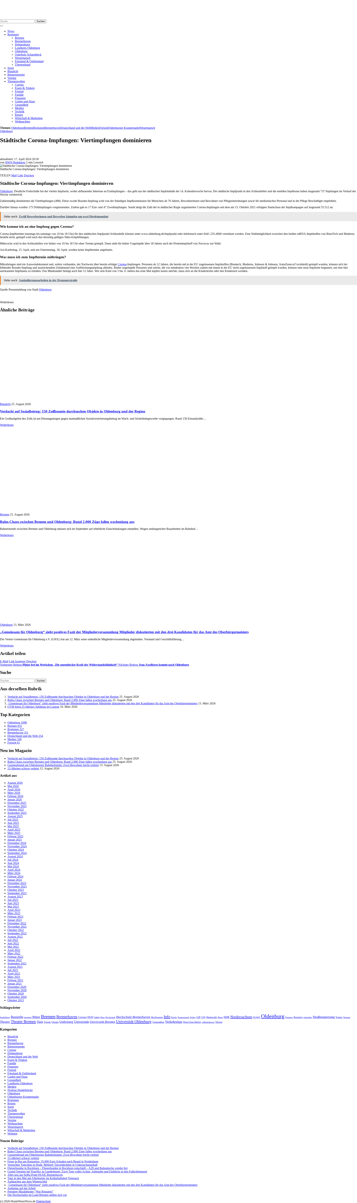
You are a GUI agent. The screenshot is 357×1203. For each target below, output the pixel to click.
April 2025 (13, 829)
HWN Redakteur (15, 162)
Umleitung (66, 1022)
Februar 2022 (15, 956)
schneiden (307, 1017)
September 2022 (17, 933)
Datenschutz (43, 1201)
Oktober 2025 (15, 809)
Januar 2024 (14, 879)
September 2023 (17, 893)
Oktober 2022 (15, 930)
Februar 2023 (15, 916)
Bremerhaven (23, 41)
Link (20, 175)
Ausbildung (5, 1017)
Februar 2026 (15, 796)
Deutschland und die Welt (75, 127)
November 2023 (17, 886)
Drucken (29, 175)
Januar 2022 (14, 960)
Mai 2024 (13, 866)
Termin (338, 1017)
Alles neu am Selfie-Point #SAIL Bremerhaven (35, 1174)
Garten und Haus (25, 101)
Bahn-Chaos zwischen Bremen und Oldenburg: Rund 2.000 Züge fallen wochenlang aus (67, 522)
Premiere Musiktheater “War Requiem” (30, 1191)
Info (167, 1016)
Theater (5, 1022)
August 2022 (15, 936)
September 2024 (17, 853)
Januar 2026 (14, 799)
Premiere (289, 1017)
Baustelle (17, 1017)
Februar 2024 (15, 876)
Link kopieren (17, 661)
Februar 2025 (15, 836)
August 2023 (15, 896)
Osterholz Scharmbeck (28, 54)
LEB (198, 1017)
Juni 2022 (13, 943)
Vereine (11, 78)
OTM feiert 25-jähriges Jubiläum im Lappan (33, 706)
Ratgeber (298, 1017)
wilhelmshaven (208, 1022)
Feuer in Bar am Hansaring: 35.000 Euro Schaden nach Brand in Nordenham (52, 1161)
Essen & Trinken (25, 88)
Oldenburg (21, 51)
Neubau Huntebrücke (20, 1090)
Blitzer (36, 1017)
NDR (226, 1017)
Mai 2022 (13, 946)
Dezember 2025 (16, 802)
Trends (47, 1022)
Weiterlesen (7, 424)
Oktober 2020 (15, 993)
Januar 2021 (14, 983)
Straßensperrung (324, 1017)
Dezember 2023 (16, 883)
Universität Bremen (102, 1022)
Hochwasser (157, 1017)
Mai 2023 (13, 906)
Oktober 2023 (15, 889)
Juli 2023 (12, 899)
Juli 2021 (12, 970)
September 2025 (17, 812)
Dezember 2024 (16, 843)
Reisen (19, 114)
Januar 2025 (14, 839)
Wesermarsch (22, 57)
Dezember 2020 (16, 986)
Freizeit (19, 91)
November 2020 (17, 990)
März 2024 (13, 873)
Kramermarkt (183, 1017)
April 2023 (13, 909)
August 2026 (15, 782)
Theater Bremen (23, 1021)
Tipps (40, 1021)
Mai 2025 (13, 826)
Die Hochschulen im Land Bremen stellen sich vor (37, 1194)
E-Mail (4, 661)
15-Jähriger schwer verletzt (23, 768)
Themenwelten (16, 81)
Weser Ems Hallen (192, 1022)
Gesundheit (21, 104)
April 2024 (13, 869)
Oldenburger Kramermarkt (123, 127)
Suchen (41, 21)
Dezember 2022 (16, 923)
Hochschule (110, 1017)
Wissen (218, 1022)
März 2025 (13, 833)
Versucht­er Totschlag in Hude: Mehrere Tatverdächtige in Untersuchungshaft (52, 1164)
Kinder (174, 1017)
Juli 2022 (12, 940)
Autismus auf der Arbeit (21, 1188)
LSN (203, 1017)
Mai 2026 (13, 786)
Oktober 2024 (15, 849)
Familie (19, 94)
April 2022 (13, 950)
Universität (81, 1022)
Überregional (22, 64)
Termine (346, 1017)
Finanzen (20, 98)
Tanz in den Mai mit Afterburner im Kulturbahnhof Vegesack (43, 1178)
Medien (19, 108)
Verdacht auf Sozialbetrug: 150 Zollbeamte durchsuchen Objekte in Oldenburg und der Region (72, 411)
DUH (90, 1017)
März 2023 (13, 913)
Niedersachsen (241, 1017)
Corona (19, 84)
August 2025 (15, 816)
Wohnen (12, 1133)
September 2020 (17, 997)
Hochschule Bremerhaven (133, 1017)
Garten (97, 1017)
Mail (14, 175)
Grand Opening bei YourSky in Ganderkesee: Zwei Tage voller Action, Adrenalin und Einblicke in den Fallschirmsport (77, 1171)
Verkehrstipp (173, 1022)
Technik (19, 111)
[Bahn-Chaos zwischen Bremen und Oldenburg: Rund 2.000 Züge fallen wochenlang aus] (67, 511)
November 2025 (17, 806)
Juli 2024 (12, 859)
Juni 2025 (13, 822)
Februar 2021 (15, 980)
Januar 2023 (14, 920)
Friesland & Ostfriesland (29, 61)
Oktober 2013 (15, 1000)
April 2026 (13, 789)
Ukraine (55, 1022)
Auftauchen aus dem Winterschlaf (27, 1181)
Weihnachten (22, 121)
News (10, 31)
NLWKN (256, 1017)
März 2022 (13, 953)
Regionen (13, 34)
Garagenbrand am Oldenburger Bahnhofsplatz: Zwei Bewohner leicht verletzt (53, 765)
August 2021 (15, 966)
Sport (10, 68)
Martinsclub (211, 1017)
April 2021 (13, 973)
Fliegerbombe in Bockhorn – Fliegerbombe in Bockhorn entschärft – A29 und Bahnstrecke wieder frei (67, 1168)
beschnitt (28, 1017)
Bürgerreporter (16, 74)
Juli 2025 (12, 819)
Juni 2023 (13, 903)
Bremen (19, 37)
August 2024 (15, 856)
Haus (102, 1017)
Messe (220, 1017)
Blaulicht (12, 71)
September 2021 (17, 963)
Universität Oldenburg (134, 1021)
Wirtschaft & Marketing (29, 118)
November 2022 (17, 926)
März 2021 (13, 976)
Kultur (193, 1017)
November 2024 (17, 846)
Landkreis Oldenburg (27, 47)
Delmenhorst (22, 44)
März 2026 (13, 792)
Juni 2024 (13, 863)
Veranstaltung (158, 1022)
